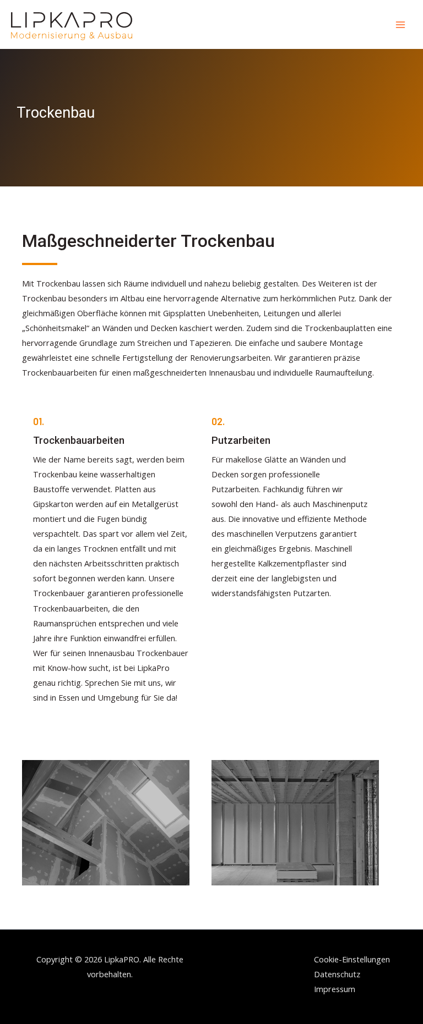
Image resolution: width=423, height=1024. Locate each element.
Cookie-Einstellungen (352, 959)
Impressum (334, 988)
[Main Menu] (400, 24)
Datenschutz (337, 973)
